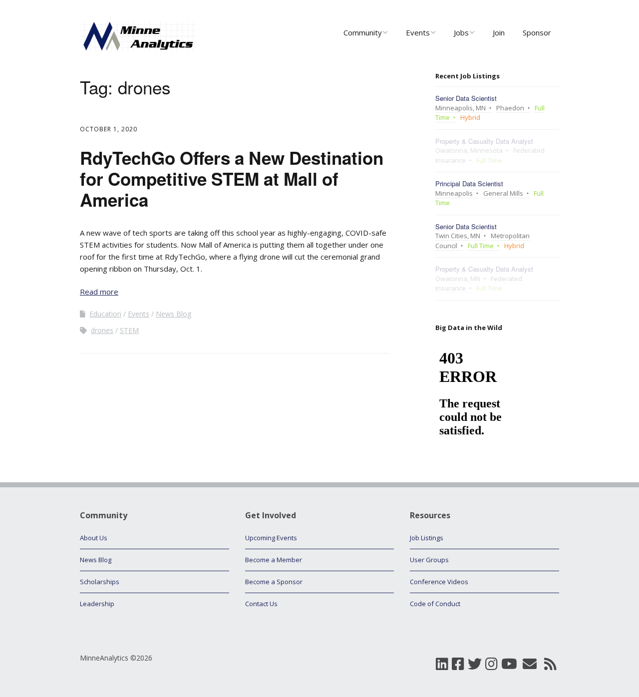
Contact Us (261, 603)
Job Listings (426, 537)
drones (102, 330)
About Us (93, 537)
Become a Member (273, 559)
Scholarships (99, 581)
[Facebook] (458, 664)
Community (362, 32)
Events (418, 32)
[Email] (529, 664)
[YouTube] (509, 664)
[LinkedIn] (442, 664)
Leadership (97, 603)
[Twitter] (475, 664)
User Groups (429, 559)
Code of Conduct (435, 603)
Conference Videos (439, 581)
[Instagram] (491, 664)
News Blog (173, 314)
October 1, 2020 (108, 129)
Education (105, 314)
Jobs (461, 32)
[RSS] (550, 664)
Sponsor (537, 32)
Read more (99, 292)
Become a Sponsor (274, 581)
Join (499, 32)
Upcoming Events (271, 537)
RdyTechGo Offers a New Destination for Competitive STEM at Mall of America (231, 178)
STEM (129, 330)
